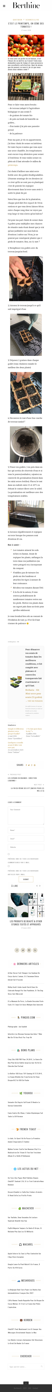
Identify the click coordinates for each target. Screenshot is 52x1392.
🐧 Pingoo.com (26, 1017)
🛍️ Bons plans (26, 1050)
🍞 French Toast (26, 1129)
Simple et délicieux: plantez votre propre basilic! (16, 731)
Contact (35, 1388)
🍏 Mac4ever (26, 1208)
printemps (13, 165)
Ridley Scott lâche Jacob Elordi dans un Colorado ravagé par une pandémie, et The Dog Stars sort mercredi (25, 990)
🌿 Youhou (26, 1093)
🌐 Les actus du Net (26, 1169)
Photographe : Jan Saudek (17, 1026)
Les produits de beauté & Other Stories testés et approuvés (26, 923)
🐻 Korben (26, 1320)
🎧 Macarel (26, 1244)
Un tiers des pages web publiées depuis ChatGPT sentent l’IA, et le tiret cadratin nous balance (26, 1181)
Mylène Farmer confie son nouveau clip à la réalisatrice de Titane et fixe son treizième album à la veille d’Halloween (24, 1152)
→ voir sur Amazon (34, 701)
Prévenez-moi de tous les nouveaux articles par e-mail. (23, 872)
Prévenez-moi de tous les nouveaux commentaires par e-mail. (23, 860)
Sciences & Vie (32, 19)
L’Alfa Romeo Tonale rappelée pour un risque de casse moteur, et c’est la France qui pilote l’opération (26, 1303)
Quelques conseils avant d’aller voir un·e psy (15, 745)
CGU (29, 1388)
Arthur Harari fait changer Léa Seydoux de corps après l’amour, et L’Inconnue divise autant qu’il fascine (24, 976)
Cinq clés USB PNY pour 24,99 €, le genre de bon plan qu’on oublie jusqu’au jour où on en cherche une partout (25, 1062)
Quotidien (17, 19)
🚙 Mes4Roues (26, 1280)
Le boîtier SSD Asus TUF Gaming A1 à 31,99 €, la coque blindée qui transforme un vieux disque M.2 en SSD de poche (25, 1076)
